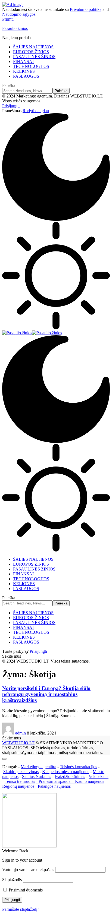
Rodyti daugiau (36, 110)
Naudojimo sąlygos (18, 14)
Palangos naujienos (54, 786)
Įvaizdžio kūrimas (70, 776)
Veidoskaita (98, 776)
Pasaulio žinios (15, 28)
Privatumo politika (85, 9)
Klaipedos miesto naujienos (65, 771)
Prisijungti (38, 651)
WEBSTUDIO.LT (18, 742)
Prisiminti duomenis (25, 890)
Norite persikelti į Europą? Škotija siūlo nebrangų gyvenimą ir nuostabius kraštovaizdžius (46, 694)
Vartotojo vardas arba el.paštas (28, 869)
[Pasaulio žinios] (32, 332)
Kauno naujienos (89, 781)
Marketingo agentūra (38, 766)
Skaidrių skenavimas (21, 771)
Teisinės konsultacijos (78, 766)
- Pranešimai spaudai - (55, 781)
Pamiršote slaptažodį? (20, 909)
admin (20, 733)
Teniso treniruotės (20, 781)
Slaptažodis (12, 879)
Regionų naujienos (18, 786)
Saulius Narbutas (36, 776)
